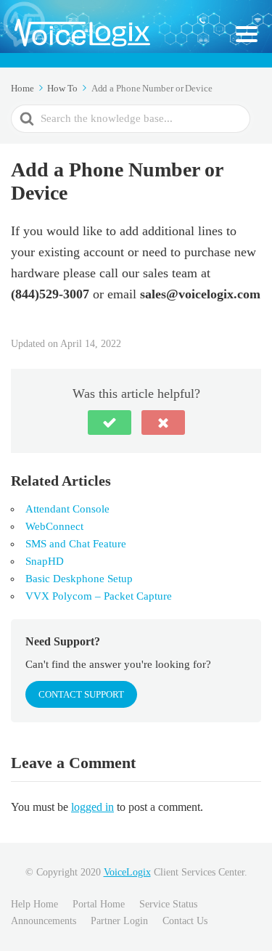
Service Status (168, 904)
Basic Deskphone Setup (79, 578)
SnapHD (44, 561)
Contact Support (81, 694)
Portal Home (99, 904)
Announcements (43, 920)
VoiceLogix (127, 872)
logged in (92, 807)
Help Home (34, 904)
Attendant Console (67, 509)
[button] (109, 422)
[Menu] (246, 34)
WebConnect (54, 526)
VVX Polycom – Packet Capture (98, 596)
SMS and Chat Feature (75, 544)
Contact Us (184, 920)
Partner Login (119, 920)
